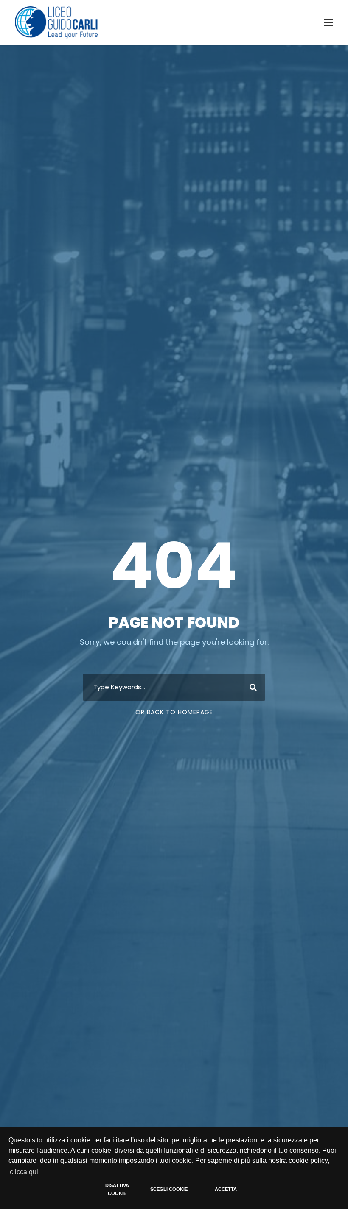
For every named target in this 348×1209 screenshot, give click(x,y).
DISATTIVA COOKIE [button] (117, 1189)
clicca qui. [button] (25, 1172)
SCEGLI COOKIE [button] (169, 1189)
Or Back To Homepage (174, 712)
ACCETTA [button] (226, 1189)
